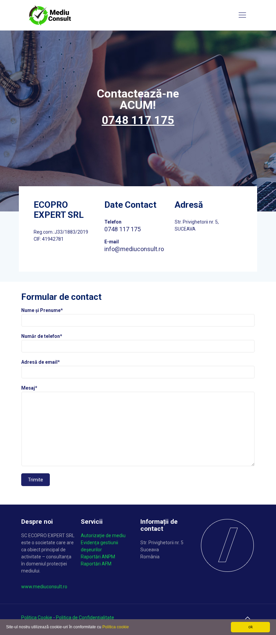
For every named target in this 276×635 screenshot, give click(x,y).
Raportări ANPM (98, 556)
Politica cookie (115, 627)
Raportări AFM (96, 563)
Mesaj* (29, 388)
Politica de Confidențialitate (85, 617)
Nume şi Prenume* (42, 310)
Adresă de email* (40, 362)
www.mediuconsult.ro (44, 586)
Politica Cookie (36, 617)
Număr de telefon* (41, 336)
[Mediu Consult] (50, 15)
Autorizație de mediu (103, 535)
